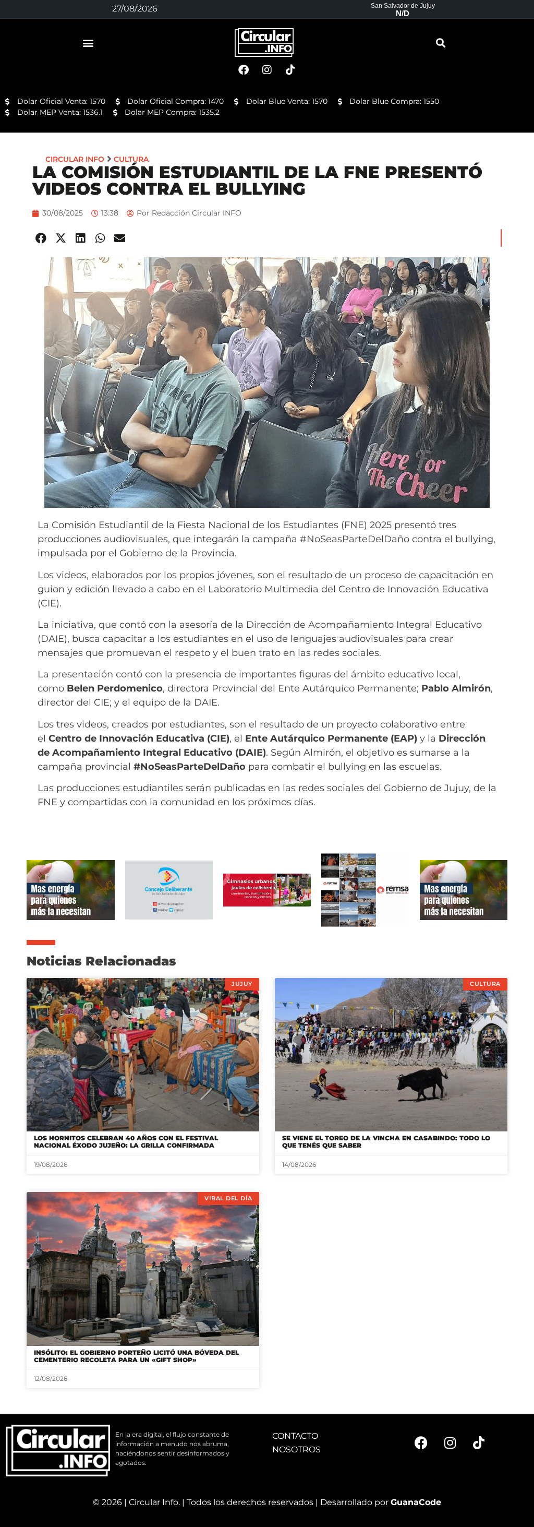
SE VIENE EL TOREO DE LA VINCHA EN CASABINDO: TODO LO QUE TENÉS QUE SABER (386, 1141)
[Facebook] (421, 1443)
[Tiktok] (479, 1443)
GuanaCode (416, 1502)
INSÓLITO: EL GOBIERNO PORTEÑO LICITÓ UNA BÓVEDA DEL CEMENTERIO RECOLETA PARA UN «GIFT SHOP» (136, 1356)
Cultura (131, 159)
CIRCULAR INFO (74, 159)
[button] (88, 42)
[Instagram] (450, 1443)
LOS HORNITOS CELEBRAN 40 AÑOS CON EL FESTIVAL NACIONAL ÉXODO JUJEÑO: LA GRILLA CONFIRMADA (126, 1141)
